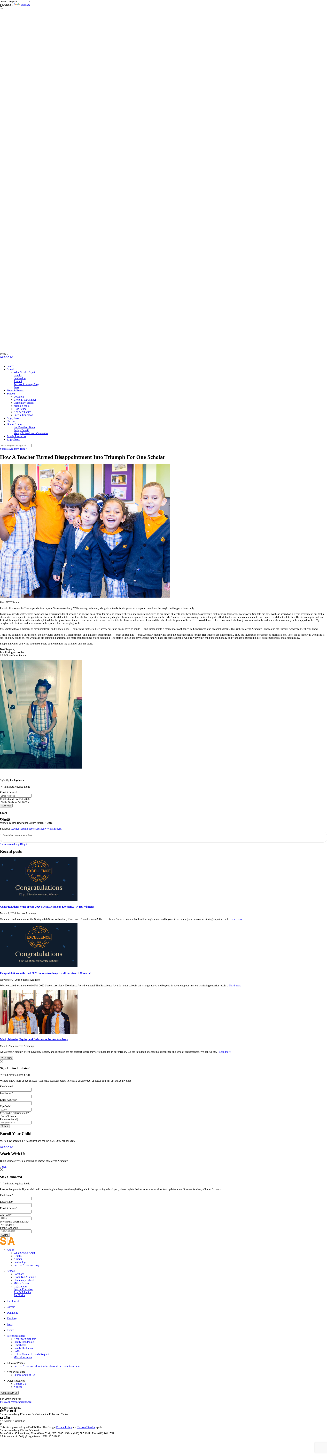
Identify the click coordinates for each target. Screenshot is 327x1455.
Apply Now (6, 356)
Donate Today (14, 424)
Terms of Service (86, 1427)
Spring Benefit (21, 430)
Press (16, 387)
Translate (25, 4)
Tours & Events (15, 390)
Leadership (20, 378)
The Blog (12, 1318)
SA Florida (19, 1295)
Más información (23, 1357)
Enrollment (13, 1301)
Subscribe (6, 805)
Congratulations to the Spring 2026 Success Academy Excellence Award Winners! (47, 906)
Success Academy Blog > (14, 448)
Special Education (23, 415)
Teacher (14, 828)
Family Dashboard (24, 1348)
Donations (12, 1312)
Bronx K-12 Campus (25, 399)
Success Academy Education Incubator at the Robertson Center (48, 1366)
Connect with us (9, 1393)
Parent (23, 828)
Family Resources (16, 436)
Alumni (18, 381)
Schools (11, 393)
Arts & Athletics (22, 411)
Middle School (21, 405)
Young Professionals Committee (31, 433)
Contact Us (20, 1383)
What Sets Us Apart (24, 372)
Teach (3, 1166)
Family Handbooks (24, 1341)
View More (6, 1058)
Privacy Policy (64, 1427)
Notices (18, 1386)
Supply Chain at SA (24, 1374)
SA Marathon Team (24, 427)
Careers (11, 421)
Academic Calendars (25, 1338)
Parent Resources (16, 1335)
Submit (4, 1126)
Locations (19, 396)
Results (17, 375)
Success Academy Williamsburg (44, 828)
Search (10, 366)
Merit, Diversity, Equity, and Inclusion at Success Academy (34, 1039)
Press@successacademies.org (16, 1401)
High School (20, 408)
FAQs (17, 1351)
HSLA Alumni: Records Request (31, 1354)
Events (10, 1330)
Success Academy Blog (26, 384)
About (10, 369)
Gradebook (20, 1345)
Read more (236, 919)
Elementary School (24, 402)
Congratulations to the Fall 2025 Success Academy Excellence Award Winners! (45, 973)
